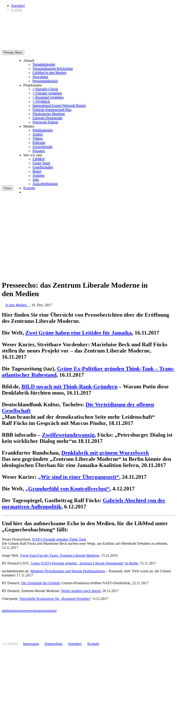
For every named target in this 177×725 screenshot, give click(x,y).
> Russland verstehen (48, 97)
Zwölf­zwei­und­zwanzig (68, 435)
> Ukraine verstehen (47, 93)
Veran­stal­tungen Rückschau (52, 69)
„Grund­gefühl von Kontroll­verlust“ (67, 489)
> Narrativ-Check (45, 89)
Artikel (37, 134)
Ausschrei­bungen (45, 184)
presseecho (29, 611)
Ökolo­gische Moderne (48, 114)
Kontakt (29, 188)
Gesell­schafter (42, 167)
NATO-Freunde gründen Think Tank (59, 539)
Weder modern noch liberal (80, 591)
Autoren (38, 176)
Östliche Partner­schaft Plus (51, 110)
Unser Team (41, 163)
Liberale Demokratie (47, 118)
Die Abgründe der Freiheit (40, 583)
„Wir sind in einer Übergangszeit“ (78, 477)
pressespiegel (46, 611)
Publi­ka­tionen (42, 130)
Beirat (36, 171)
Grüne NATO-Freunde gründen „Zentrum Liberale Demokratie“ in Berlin (84, 563)
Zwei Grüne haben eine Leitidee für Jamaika (78, 333)
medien (7, 611)
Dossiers (38, 151)
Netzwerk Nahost (45, 122)
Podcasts (38, 143)
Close (7, 188)
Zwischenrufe (42, 147)
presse (16, 611)
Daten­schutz (53, 644)
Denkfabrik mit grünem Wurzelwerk (105, 453)
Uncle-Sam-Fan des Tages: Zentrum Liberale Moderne (59, 555)
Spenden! (18, 6)
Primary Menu (13, 52)
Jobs (35, 180)
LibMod (38, 159)
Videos (37, 138)
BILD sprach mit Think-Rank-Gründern (69, 387)
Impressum (31, 644)
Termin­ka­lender (43, 64)
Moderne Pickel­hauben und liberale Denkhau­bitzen (67, 571)
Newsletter (40, 77)
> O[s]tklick (41, 101)
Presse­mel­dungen (45, 81)
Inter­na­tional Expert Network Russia (59, 106)
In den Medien (18, 305)
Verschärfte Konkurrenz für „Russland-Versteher (54, 599)
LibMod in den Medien (49, 73)
